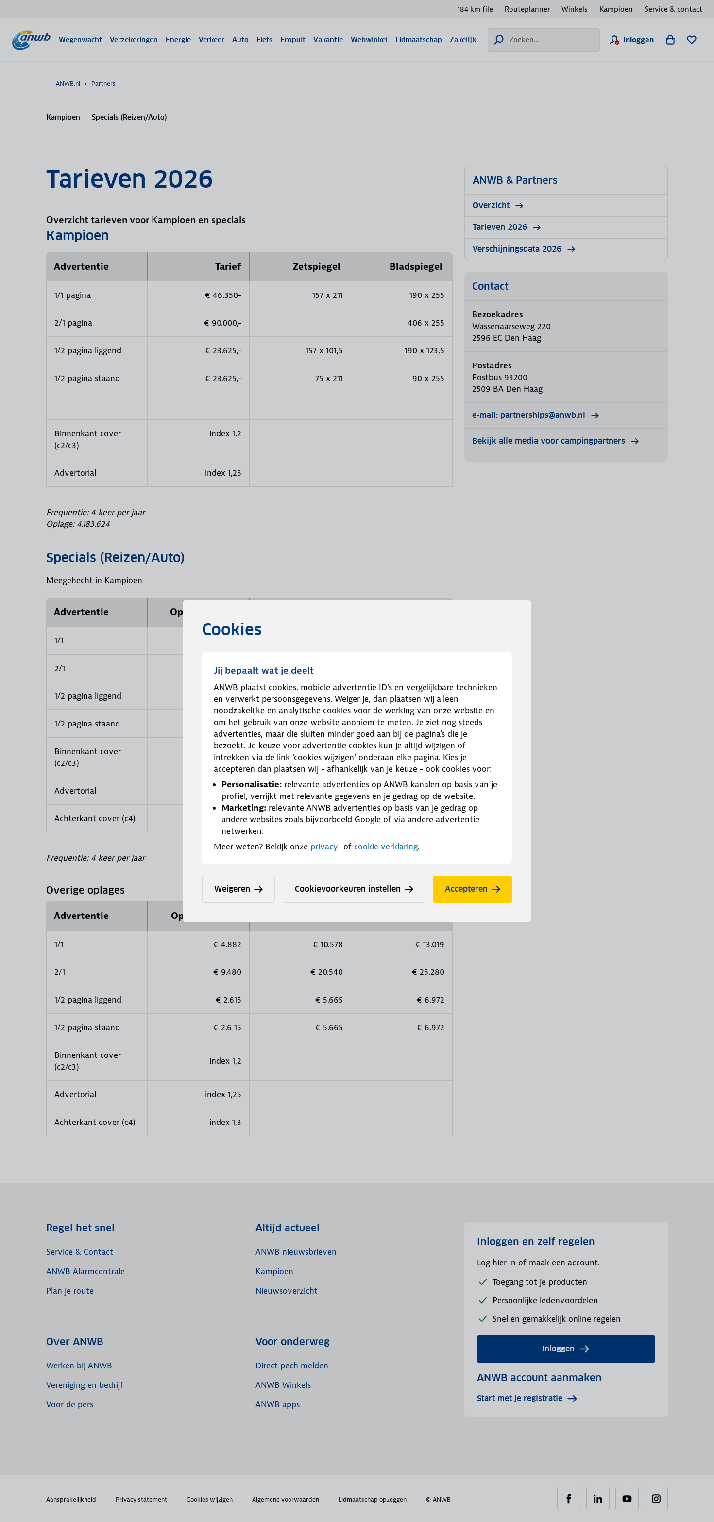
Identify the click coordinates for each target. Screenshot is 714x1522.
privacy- (325, 846)
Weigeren (232, 889)
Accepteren (466, 889)
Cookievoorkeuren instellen (348, 889)
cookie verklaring (386, 846)
